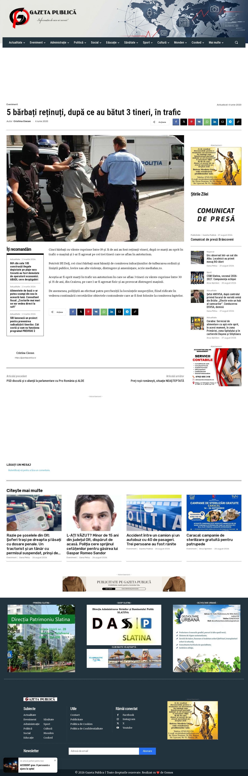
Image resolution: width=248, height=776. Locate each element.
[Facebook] (176, 122)
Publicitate (195, 235)
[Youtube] (118, 728)
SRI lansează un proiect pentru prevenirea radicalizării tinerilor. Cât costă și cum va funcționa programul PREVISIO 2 (24, 324)
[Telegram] (230, 122)
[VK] (199, 122)
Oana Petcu (212, 266)
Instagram (129, 719)
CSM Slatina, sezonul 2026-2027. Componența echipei (222, 277)
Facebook (128, 714)
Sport (209, 272)
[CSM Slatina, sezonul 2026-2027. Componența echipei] (197, 278)
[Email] (222, 122)
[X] (183, 122)
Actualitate (15, 259)
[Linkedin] (214, 122)
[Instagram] (118, 719)
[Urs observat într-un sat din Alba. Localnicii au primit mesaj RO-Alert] (197, 257)
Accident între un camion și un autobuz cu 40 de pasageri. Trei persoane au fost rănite (153, 540)
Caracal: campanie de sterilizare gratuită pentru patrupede (210, 540)
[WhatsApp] (207, 122)
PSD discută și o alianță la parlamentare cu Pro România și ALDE (45, 381)
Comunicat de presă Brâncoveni (212, 239)
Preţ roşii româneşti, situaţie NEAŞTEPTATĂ (157, 381)
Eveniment (12, 104)
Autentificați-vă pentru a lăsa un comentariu (29, 470)
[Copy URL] (238, 122)
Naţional (210, 252)
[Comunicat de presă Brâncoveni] (216, 215)
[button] (236, 42)
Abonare (147, 751)
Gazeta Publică (209, 235)
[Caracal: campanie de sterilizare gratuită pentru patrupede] (214, 513)
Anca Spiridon (213, 283)
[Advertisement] (124, 77)
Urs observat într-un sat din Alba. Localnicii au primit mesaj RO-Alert (222, 258)
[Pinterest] (191, 122)
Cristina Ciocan (22, 121)
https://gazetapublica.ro (25, 358)
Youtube (127, 727)
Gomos (168, 772)
